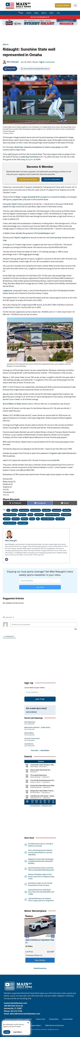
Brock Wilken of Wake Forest (15, 404)
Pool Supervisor (29, 722)
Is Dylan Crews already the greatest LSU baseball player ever (28, 233)
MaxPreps (24, 519)
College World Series (10, 514)
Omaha (32, 519)
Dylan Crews (22, 514)
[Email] (6, 559)
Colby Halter (66, 510)
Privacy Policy (53, 1019)
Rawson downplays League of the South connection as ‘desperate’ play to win (41, 876)
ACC (8, 510)
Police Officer (29, 733)
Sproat (6, 394)
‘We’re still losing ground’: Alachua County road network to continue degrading (40, 852)
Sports (44, 13)
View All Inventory (40, 968)
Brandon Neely (24, 510)
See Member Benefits (28, 179)
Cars (58, 13)
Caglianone (7, 290)
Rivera (5, 377)
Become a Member (63, 5)
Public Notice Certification (54, 1025)
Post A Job (34, 750)
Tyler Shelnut (60, 519)
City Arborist (28, 744)
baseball (14, 510)
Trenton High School (48, 519)
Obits (51, 13)
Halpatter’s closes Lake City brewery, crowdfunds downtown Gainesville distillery (41, 861)
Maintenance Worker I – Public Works (37, 727)
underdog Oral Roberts (30, 157)
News (36, 13)
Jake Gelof (7, 519)
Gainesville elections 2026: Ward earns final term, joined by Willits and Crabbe (41, 892)
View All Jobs (44, 750)
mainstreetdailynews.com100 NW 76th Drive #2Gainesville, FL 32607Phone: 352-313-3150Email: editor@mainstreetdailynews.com (22, 1008)
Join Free (40, 587)
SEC (38, 519)
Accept (6, 1032)
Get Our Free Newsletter (39, 17)
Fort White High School (52, 514)
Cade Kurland (56, 510)
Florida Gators (39, 514)
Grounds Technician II (32, 738)
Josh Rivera (15, 519)
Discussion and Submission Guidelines (18, 1019)
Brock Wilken (46, 510)
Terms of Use (40, 1019)
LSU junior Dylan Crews (12, 204)
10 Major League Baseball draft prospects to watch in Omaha (39, 197)
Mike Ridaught (13, 62)
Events (28, 13)
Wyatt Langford (21, 237)
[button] (27, 936)
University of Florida (10, 523)
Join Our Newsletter (52, 179)
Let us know (31, 712)
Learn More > (17, 1032)
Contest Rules (67, 1019)
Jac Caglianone (66, 514)
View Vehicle (40, 963)
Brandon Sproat (35, 510)
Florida (30, 514)
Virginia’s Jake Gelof (58, 453)
